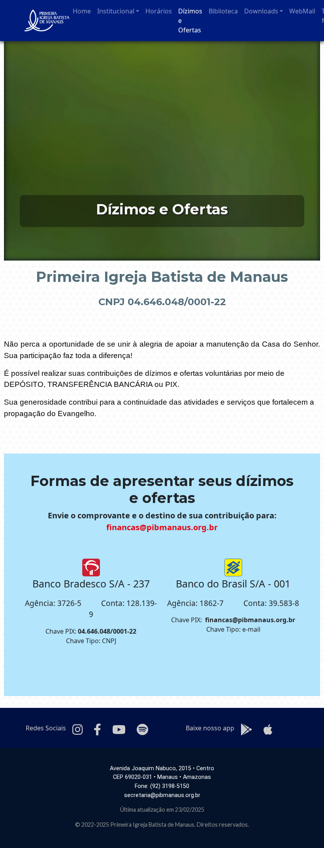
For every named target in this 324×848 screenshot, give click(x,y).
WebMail (302, 11)
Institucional (115, 11)
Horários (158, 11)
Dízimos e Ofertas (190, 20)
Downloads (261, 11)
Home (82, 11)
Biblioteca (223, 11)
